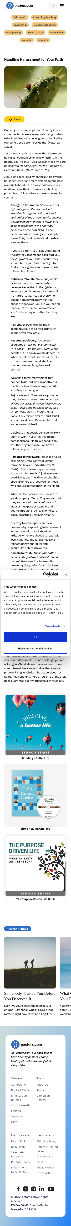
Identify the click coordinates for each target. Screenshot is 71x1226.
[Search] (53, 6)
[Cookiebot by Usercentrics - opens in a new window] (44, 574)
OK (35, 637)
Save (17, 119)
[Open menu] (62, 6)
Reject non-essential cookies (35, 648)
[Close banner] (66, 574)
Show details (52, 626)
